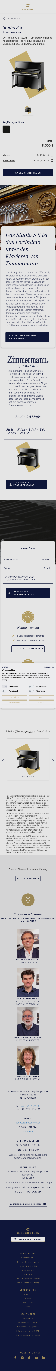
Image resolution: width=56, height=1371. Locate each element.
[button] (6, 667)
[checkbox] (4, 686)
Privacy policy (48, 667)
